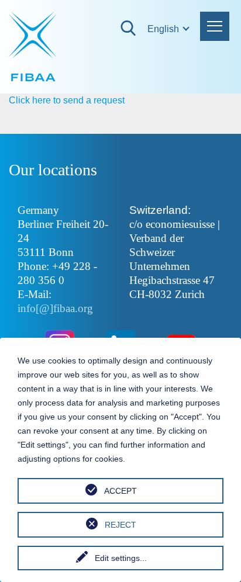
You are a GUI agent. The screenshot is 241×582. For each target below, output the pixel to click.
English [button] (153, 29)
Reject (120, 524)
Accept (120, 491)
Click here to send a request (67, 100)
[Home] (33, 46)
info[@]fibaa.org (55, 308)
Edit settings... (121, 558)
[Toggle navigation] (214, 26)
